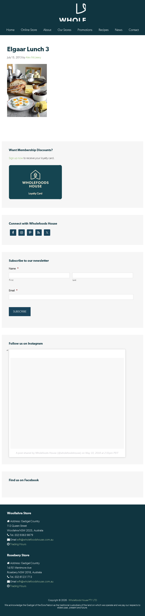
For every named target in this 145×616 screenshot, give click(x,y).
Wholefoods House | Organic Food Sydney (72, 12)
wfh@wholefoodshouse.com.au (35, 539)
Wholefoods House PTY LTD (83, 600)
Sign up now (16, 158)
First (11, 280)
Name (14, 268)
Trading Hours (18, 544)
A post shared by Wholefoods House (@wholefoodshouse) (48, 452)
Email (13, 290)
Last (74, 280)
